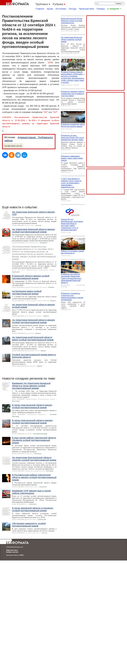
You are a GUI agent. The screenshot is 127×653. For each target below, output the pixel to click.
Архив (50, 9)
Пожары (100, 9)
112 (55, 112)
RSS (21, 555)
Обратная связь (12, 550)
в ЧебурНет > (114, 9)
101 (45, 112)
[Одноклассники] (12, 155)
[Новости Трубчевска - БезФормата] (15, 3)
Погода (72, 9)
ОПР (50, 62)
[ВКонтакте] (5, 155)
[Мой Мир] (24, 155)
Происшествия (86, 9)
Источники (60, 9)
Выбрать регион (12, 552)
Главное (39, 9)
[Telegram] (18, 155)
